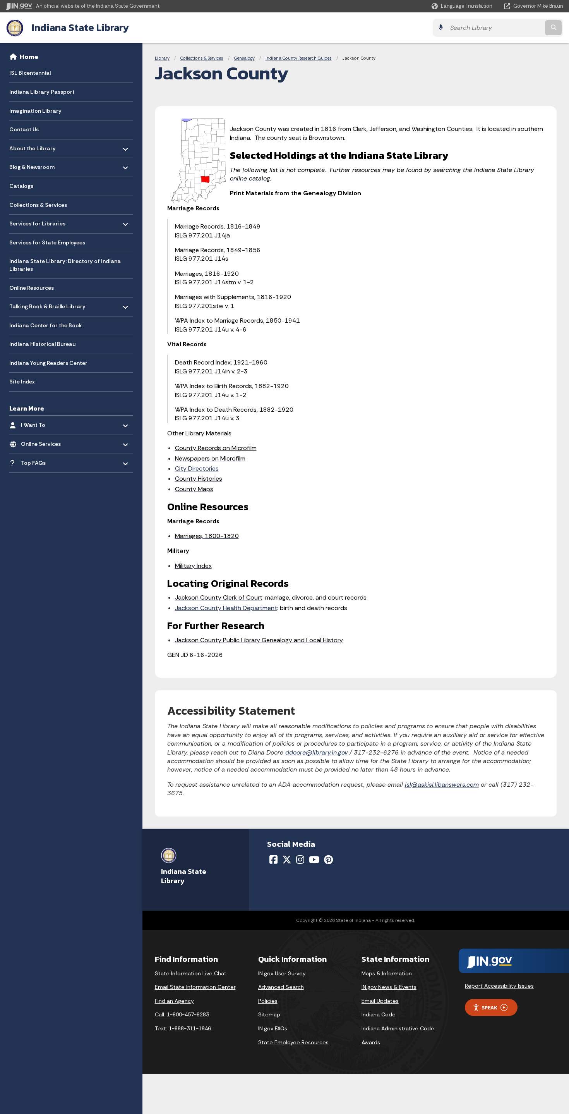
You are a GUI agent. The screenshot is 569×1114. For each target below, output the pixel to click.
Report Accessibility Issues (499, 985)
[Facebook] (273, 859)
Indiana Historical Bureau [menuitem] (42, 343)
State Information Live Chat (190, 973)
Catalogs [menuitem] (21, 185)
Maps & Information (387, 973)
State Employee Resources (293, 1042)
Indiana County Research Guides (299, 58)
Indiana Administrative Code (398, 1028)
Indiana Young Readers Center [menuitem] (48, 362)
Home (29, 56)
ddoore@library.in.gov (316, 752)
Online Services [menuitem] (43, 442)
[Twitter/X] (286, 859)
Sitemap (269, 1014)
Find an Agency (174, 1000)
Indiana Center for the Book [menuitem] (45, 325)
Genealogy (244, 58)
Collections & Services (201, 58)
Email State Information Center (195, 986)
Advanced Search (281, 986)
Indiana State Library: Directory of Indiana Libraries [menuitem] (65, 265)
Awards (371, 1042)
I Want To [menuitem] (43, 423)
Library (162, 58)
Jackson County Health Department (226, 608)
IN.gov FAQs (272, 1028)
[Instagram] (300, 859)
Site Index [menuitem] (22, 381)
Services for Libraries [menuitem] (37, 222)
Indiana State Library (80, 27)
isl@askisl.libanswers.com (442, 784)
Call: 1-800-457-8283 (182, 1014)
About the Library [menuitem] (32, 146)
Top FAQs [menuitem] (43, 461)
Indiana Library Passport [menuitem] (42, 91)
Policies (268, 1000)
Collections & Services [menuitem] (38, 204)
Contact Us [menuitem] (24, 129)
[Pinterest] (328, 859)
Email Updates (380, 1000)
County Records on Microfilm (216, 448)
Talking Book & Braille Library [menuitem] (47, 304)
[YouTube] (314, 859)
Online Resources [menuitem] (31, 287)
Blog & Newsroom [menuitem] (32, 165)
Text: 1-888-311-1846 (183, 1028)
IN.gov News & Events (389, 986)
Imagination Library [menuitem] (35, 110)
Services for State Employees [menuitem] (47, 242)
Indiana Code (379, 1014)
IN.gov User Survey (282, 973)
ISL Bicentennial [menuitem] (30, 72)
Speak (489, 1007)
